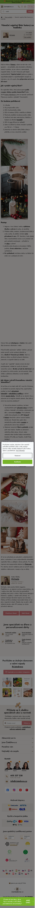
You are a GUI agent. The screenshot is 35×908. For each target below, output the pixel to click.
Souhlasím (17, 462)
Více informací (20, 450)
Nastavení (17, 456)
